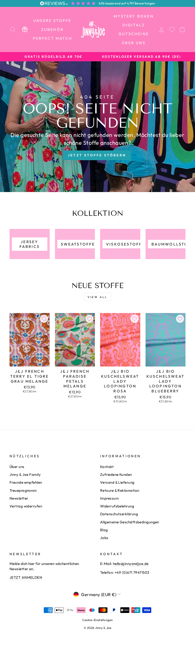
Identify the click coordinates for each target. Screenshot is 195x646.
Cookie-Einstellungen (97, 620)
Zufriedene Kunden (116, 474)
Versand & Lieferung (117, 482)
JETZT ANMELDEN (26, 577)
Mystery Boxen (134, 16)
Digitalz (133, 25)
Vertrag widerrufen (26, 506)
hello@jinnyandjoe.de (131, 563)
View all (97, 297)
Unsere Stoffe (52, 20)
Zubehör (52, 29)
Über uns (134, 42)
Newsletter (19, 498)
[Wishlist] (172, 29)
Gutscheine (133, 33)
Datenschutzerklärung (119, 514)
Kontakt (107, 466)
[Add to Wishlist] (44, 318)
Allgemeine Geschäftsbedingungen (129, 522)
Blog (104, 530)
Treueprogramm (23, 490)
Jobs (104, 537)
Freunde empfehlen (26, 482)
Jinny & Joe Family (25, 474)
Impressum (109, 498)
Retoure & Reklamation (119, 490)
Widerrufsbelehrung (117, 506)
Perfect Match (52, 38)
